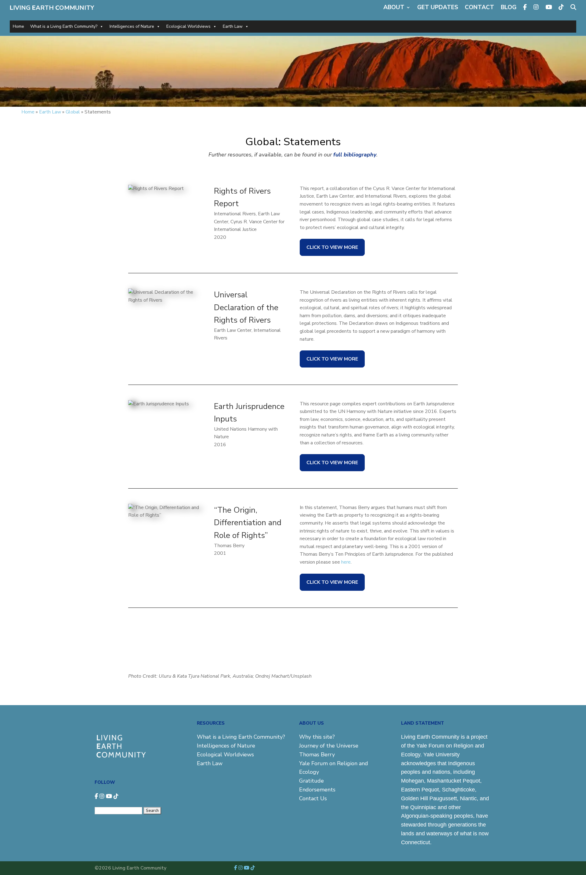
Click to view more (332, 247)
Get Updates (437, 7)
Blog (508, 7)
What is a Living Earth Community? (63, 26)
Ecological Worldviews (188, 26)
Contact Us (313, 798)
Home (18, 26)
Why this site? (317, 737)
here (346, 562)
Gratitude (311, 780)
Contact (479, 7)
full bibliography (354, 154)
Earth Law (233, 26)
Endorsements (317, 789)
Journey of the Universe (328, 745)
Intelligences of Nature (132, 26)
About (393, 7)
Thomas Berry (317, 754)
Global (73, 112)
